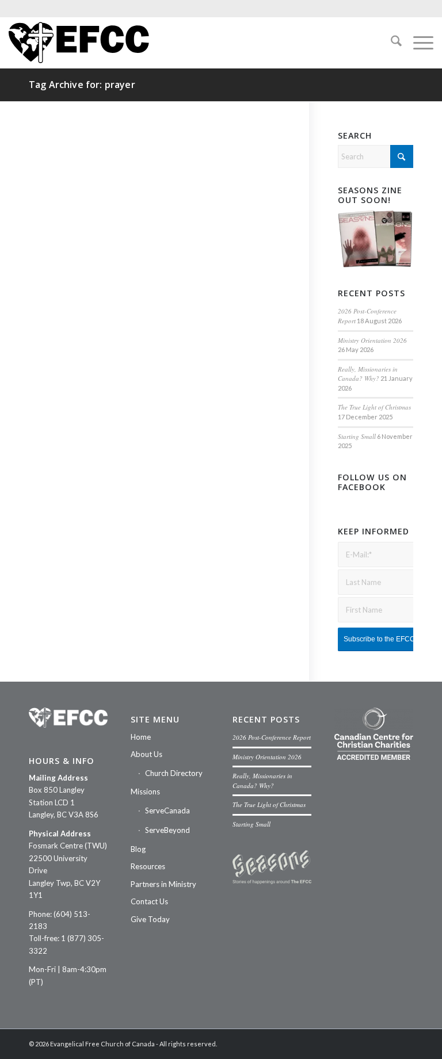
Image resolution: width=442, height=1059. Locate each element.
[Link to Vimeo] (370, 1043)
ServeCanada (167, 810)
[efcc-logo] (79, 42)
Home (141, 736)
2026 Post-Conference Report (272, 737)
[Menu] (417, 42)
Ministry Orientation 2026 (372, 340)
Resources (148, 866)
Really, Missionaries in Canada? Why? (368, 374)
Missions (145, 791)
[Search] (390, 42)
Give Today (150, 919)
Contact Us (149, 901)
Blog (138, 849)
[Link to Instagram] (352, 1043)
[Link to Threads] (404, 1043)
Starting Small (357, 436)
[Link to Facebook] (335, 1043)
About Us (146, 754)
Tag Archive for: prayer (82, 84)
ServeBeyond (167, 830)
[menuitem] (390, 42)
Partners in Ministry (163, 884)
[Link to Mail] (387, 1043)
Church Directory (174, 773)
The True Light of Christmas (374, 407)
